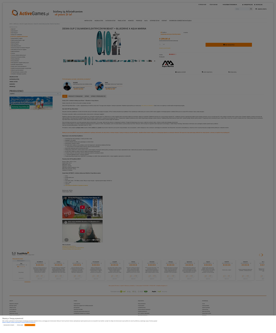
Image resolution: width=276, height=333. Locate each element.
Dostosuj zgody (20, 325)
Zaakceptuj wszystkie (30, 325)
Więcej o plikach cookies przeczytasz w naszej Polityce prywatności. (19, 322)
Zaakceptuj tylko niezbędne (9, 325)
